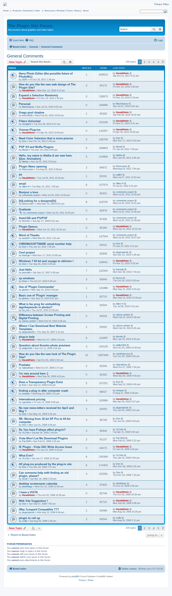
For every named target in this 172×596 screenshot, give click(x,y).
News (77, 10)
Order (37, 10)
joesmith (26, 272)
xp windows (26, 278)
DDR (24, 79)
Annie (25, 478)
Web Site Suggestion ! (33, 500)
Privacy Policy (161, 4)
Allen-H (25, 186)
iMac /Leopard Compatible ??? (39, 509)
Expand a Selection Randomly (38, 95)
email (22, 183)
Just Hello (25, 269)
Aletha (25, 161)
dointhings (27, 486)
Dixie (24, 281)
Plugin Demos (28, 226)
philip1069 (27, 348)
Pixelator (24, 364)
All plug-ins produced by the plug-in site (45, 464)
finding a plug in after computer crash (43, 390)
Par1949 (26, 441)
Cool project (27, 252)
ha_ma (25, 310)
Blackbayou (28, 107)
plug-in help (27, 336)
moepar (26, 393)
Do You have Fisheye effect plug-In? (42, 429)
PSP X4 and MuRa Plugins (36, 147)
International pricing (32, 399)
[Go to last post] (130, 73)
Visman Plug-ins (29, 129)
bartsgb (26, 255)
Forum (69, 10)
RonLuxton (27, 169)
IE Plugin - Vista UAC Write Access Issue (45, 447)
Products (17, 10)
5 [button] (158, 62)
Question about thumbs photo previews (44, 345)
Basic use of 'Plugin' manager (38, 295)
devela (119, 336)
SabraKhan (27, 367)
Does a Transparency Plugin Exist (41, 382)
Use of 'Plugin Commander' (37, 286)
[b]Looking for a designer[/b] (37, 200)
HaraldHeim (122, 73)
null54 (119, 174)
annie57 (26, 238)
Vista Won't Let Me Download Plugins (43, 438)
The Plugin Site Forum (30, 25)
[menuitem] (29, 40)
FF (20, 175)
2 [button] (144, 62)
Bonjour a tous (28, 192)
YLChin (25, 432)
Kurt (24, 385)
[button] (163, 61)
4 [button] (153, 62)
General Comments (25, 56)
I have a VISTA (28, 492)
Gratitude (25, 209)
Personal (24, 104)
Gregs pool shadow (31, 112)
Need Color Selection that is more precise (46, 138)
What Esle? (26, 455)
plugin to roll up (29, 518)
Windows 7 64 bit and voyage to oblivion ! (46, 261)
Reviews (61, 10)
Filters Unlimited (29, 121)
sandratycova (123, 353)
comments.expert (31, 195)
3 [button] (149, 62)
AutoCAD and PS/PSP (33, 218)
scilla (24, 521)
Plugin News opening (33, 166)
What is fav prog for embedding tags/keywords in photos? (39, 306)
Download (28, 10)
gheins (25, 289)
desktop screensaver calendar (38, 483)
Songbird (26, 124)
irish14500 (27, 115)
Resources (49, 10)
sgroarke (26, 402)
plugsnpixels (122, 252)
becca (119, 278)
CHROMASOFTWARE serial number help (45, 243)
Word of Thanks (29, 235)
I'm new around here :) (33, 373)
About (86, 10)
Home (6, 10)
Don (24, 141)
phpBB (75, 576)
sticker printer (29, 321)
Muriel (25, 150)
